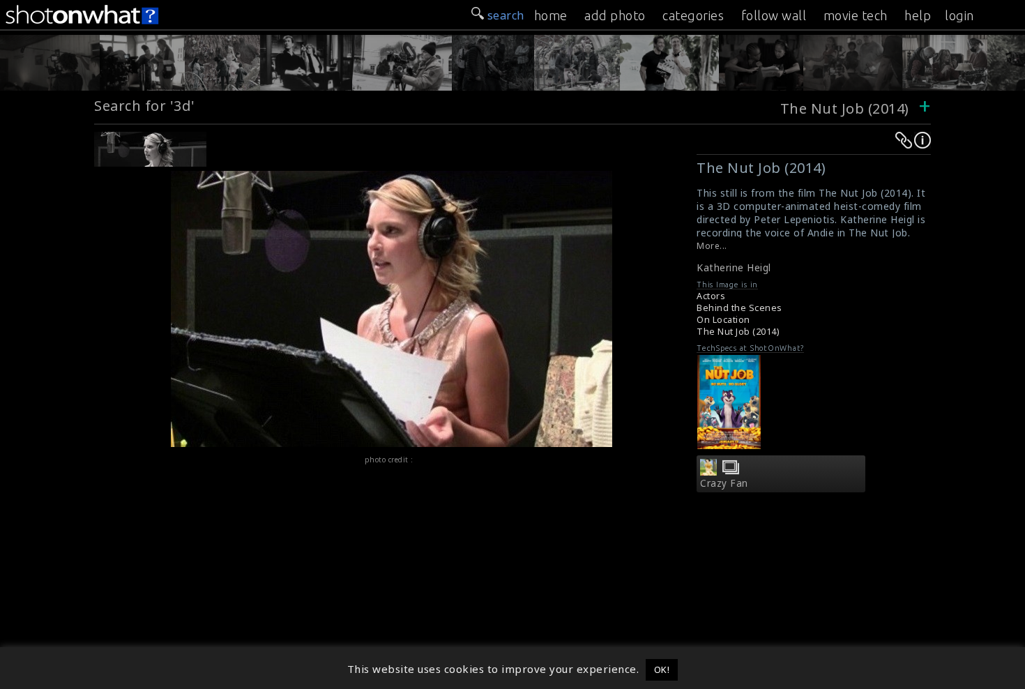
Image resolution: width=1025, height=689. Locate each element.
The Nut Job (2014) (844, 108)
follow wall (774, 15)
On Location (723, 320)
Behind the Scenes (739, 308)
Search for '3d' (144, 105)
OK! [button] (662, 669)
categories (693, 15)
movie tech (855, 15)
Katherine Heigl (734, 267)
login (959, 15)
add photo (615, 15)
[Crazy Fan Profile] (708, 471)
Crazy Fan (724, 483)
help (917, 15)
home (551, 15)
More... (712, 246)
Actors (711, 296)
